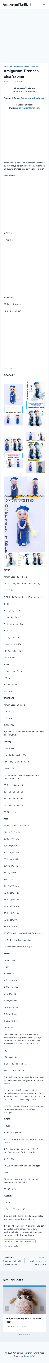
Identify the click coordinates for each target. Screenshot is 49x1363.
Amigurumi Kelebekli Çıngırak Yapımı (12, 1260)
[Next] (42, 1309)
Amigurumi (8, 66)
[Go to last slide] (7, 1309)
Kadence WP (29, 1356)
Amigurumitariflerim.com (25, 91)
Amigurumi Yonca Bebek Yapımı (38, 1260)
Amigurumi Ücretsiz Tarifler (26, 66)
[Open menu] (44, 4)
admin (8, 82)
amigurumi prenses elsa (25, 1241)
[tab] (20, 1334)
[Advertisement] (24, 33)
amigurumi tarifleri (12, 1246)
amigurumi (9, 1241)
